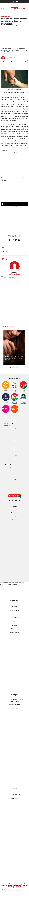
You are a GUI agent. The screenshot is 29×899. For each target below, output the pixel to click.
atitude (5, 251)
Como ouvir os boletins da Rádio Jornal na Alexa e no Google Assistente (14, 700)
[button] (11, 367)
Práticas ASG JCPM (14, 610)
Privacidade (14, 614)
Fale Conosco (14, 629)
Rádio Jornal (14, 798)
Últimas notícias (14, 512)
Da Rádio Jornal (10, 57)
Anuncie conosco (14, 711)
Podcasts (14, 516)
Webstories (8, 326)
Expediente (14, 625)
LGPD (14, 621)
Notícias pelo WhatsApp (14, 704)
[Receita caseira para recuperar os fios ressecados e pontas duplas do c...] (14, 347)
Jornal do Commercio (14, 794)
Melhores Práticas (14, 617)
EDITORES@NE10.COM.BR (14, 887)
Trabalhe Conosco (14, 632)
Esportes (14, 520)
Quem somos (14, 606)
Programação (14, 708)
